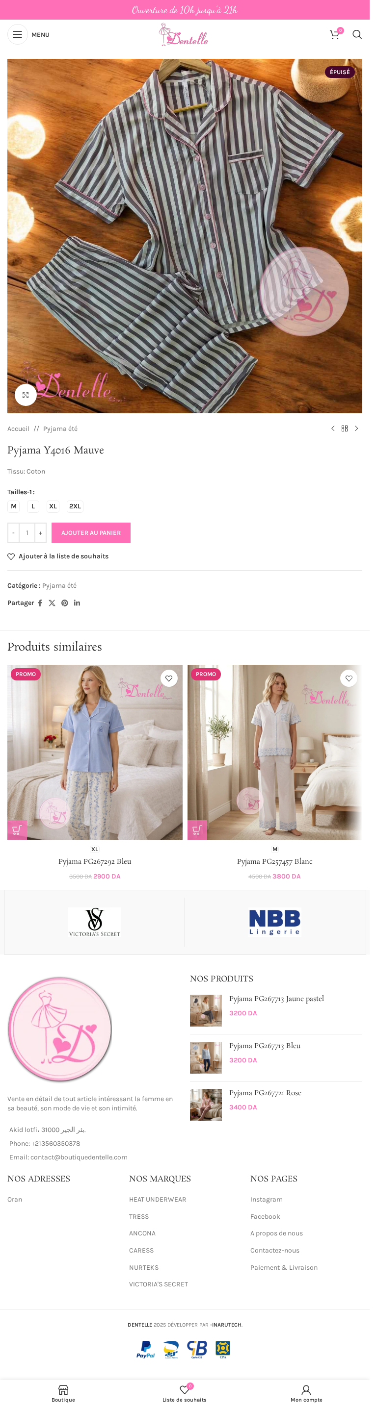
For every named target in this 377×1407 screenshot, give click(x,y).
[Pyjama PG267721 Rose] (206, 1105)
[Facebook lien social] (40, 603)
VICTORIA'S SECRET (158, 1284)
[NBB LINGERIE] (275, 922)
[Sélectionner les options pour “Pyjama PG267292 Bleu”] (17, 830)
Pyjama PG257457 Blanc (275, 862)
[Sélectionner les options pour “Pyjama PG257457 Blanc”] (197, 830)
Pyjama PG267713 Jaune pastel (276, 999)
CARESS (141, 1250)
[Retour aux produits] (344, 429)
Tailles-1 (19, 492)
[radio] (13, 507)
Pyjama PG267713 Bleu (264, 1046)
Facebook (265, 1216)
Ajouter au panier (91, 532)
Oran (14, 1199)
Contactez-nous (274, 1250)
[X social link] (52, 603)
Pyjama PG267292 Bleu (94, 862)
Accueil (18, 429)
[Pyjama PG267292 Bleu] (95, 752)
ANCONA (142, 1233)
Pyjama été (60, 429)
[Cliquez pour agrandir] (26, 395)
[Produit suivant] (356, 429)
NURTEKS (144, 1267)
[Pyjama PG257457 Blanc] (275, 752)
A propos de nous (276, 1233)
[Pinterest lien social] (64, 603)
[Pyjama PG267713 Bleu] (206, 1058)
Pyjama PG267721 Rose (265, 1093)
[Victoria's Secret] (94, 922)
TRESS (139, 1216)
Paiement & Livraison (284, 1267)
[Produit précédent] (333, 429)
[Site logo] (185, 33)
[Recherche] (357, 34)
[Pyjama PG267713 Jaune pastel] (206, 1011)
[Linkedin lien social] (77, 603)
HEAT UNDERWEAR (158, 1199)
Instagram (266, 1199)
